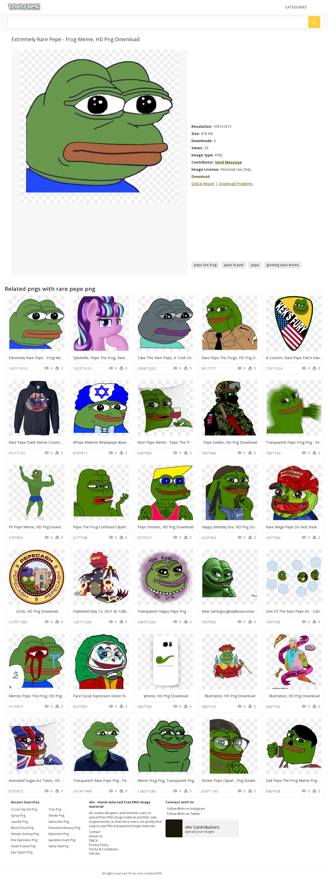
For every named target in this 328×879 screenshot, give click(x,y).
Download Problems (236, 183)
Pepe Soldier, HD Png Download (230, 442)
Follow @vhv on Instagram (185, 808)
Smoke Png (56, 815)
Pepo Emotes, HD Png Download (165, 526)
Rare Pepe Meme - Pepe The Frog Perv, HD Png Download (186, 442)
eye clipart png (22, 852)
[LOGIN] (318, 7)
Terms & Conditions (103, 849)
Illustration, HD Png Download (230, 695)
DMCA (93, 840)
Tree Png (54, 809)
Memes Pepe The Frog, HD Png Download (44, 695)
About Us (95, 836)
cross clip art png (24, 809)
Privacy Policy (98, 845)
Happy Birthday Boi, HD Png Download (234, 526)
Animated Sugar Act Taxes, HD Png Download (47, 780)
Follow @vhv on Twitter (183, 814)
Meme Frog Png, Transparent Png (165, 780)
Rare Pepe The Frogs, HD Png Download (236, 357)
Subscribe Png (58, 821)
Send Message (228, 162)
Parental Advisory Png (64, 828)
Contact (94, 832)
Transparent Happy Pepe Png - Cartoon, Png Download (183, 611)
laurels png (19, 821)
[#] (99, 125)
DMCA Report (202, 183)
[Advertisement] (253, 85)
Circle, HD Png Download (37, 611)
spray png (18, 815)
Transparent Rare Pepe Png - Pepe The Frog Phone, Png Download (129, 780)
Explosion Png (58, 834)
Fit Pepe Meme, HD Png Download (38, 526)
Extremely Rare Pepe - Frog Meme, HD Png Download (54, 357)
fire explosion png (24, 840)
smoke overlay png (25, 834)
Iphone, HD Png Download (166, 695)
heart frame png (23, 846)
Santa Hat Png (58, 846)
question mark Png (62, 840)
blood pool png (22, 828)
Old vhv (94, 853)
